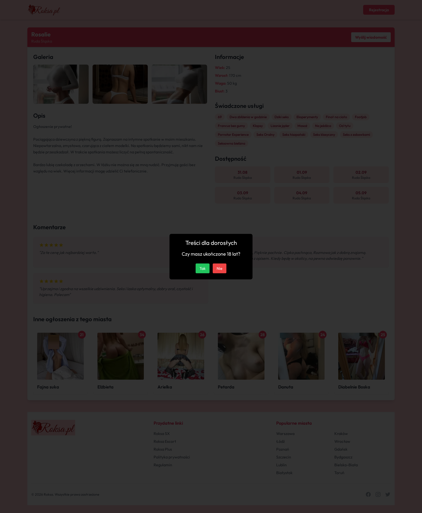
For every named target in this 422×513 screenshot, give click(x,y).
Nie (219, 268)
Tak (203, 268)
